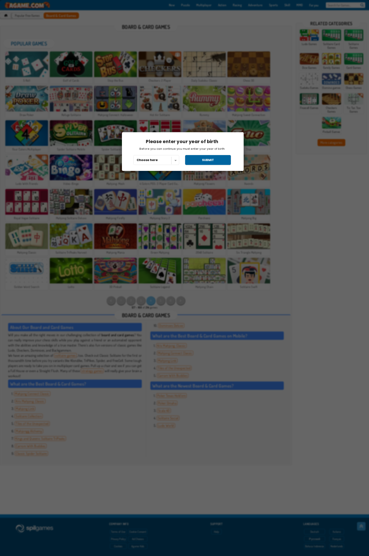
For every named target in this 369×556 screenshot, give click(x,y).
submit (208, 160)
